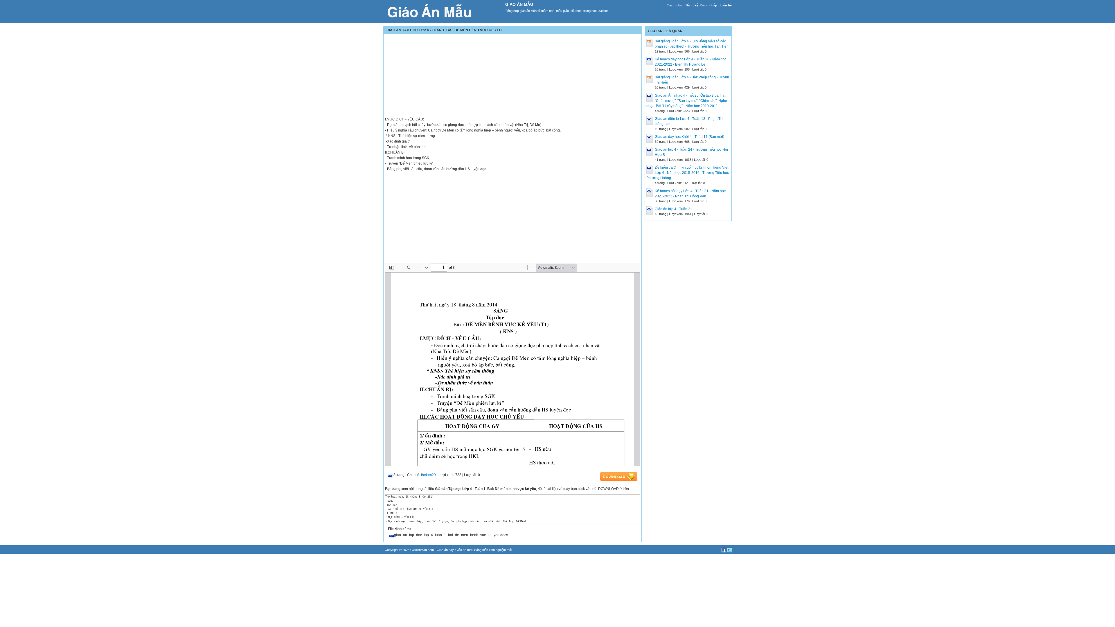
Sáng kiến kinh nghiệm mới (493, 550)
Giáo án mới (463, 550)
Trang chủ (674, 5)
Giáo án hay (445, 550)
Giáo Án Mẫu (519, 4)
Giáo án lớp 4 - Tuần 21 (673, 209)
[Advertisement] (512, 76)
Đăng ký (692, 5)
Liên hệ (726, 5)
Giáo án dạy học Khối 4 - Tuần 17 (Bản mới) (689, 137)
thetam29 (428, 475)
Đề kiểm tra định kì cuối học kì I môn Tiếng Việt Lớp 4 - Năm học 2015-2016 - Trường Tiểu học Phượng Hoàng (687, 172)
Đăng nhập (708, 5)
